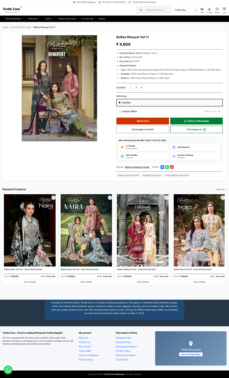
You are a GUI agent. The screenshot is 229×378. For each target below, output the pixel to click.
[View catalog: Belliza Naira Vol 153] (30, 240)
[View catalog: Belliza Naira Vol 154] (86, 240)
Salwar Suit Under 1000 (128, 175)
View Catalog (30, 282)
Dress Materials (13, 18)
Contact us (84, 342)
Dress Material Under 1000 (177, 175)
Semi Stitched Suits (21, 27)
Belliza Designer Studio (137, 167)
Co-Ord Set (87, 18)
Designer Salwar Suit (152, 175)
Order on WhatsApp (198, 121)
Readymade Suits (67, 18)
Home (5, 27)
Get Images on (194, 129)
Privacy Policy (86, 359)
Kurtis (48, 18)
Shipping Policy (123, 337)
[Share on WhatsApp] (167, 167)
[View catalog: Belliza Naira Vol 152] (199, 240)
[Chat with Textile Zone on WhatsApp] (8, 370)
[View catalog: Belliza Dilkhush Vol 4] (143, 240)
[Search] (140, 10)
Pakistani (32, 18)
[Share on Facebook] (162, 167)
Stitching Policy (123, 342)
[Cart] (224, 9)
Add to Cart (143, 121)
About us (83, 337)
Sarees (101, 18)
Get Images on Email (142, 129)
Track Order (85, 350)
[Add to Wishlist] (53, 197)
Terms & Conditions (88, 355)
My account (85, 346)
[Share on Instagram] (172, 167)
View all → (221, 189)
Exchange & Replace (126, 346)
